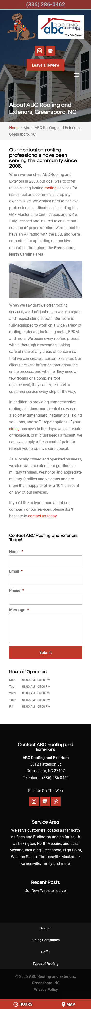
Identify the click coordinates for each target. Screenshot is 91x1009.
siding (14, 428)
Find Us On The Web (45, 791)
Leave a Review (45, 65)
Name (16, 551)
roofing (50, 188)
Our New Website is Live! (45, 890)
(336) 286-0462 (45, 4)
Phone (16, 590)
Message (19, 610)
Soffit (45, 952)
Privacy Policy (45, 989)
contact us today (42, 516)
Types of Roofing (45, 964)
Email (16, 571)
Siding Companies (46, 940)
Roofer (45, 928)
